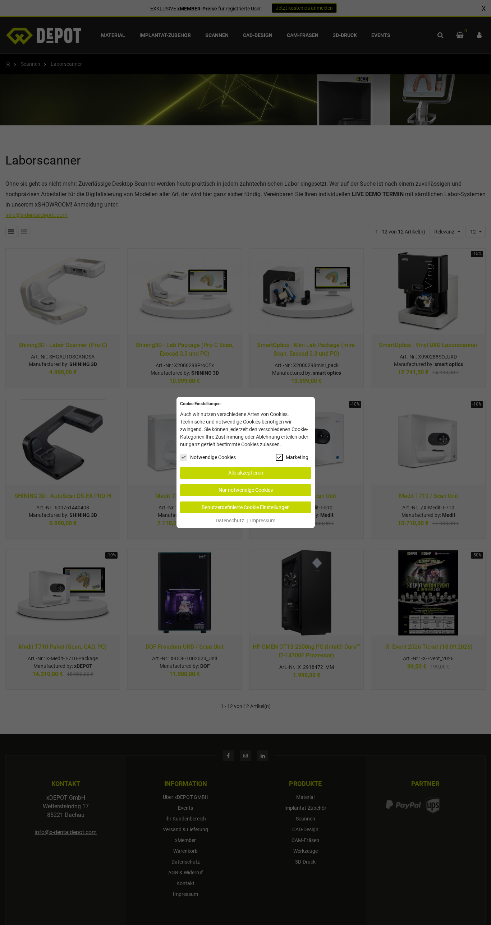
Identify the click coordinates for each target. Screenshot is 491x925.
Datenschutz (230, 520)
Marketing (297, 457)
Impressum (262, 520)
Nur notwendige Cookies (246, 490)
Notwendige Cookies (213, 457)
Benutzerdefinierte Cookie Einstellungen (246, 507)
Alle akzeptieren (245, 473)
